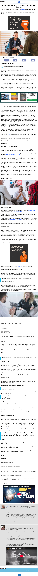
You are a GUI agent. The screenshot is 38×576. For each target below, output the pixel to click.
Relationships (16, 570)
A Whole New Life (18, 413)
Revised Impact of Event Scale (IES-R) (13, 154)
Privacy (32, 570)
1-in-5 (8, 138)
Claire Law (5, 57)
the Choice (20, 266)
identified (23, 9)
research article (6, 428)
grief (11, 365)
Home (5, 570)
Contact (29, 570)
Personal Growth (9, 570)
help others (27, 369)
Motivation (21, 570)
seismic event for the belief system (15, 219)
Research (3, 321)
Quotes (24, 570)
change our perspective (12, 236)
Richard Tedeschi (31, 210)
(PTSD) (8, 134)
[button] (19, 2)
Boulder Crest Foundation (17, 211)
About (27, 570)
